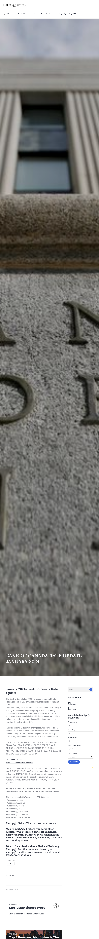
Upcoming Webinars (71, 14)
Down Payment (73, 730)
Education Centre (47, 14)
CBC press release (14, 760)
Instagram (73, 704)
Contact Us (22, 14)
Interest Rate (72, 738)
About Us (10, 14)
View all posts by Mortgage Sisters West (26, 914)
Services (34, 14)
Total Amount (72, 722)
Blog (60, 14)
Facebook (72, 709)
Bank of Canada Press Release (19, 762)
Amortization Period (74, 745)
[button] (4, 13)
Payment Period (73, 753)
